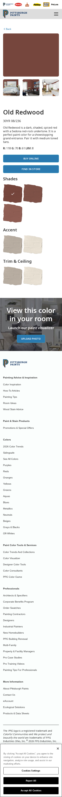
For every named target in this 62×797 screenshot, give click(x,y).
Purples (7, 465)
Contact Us (9, 694)
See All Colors (10, 459)
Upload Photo (31, 338)
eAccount (8, 701)
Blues (6, 502)
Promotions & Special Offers (18, 428)
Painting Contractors (14, 614)
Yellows (7, 483)
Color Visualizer (11, 558)
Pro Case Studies (12, 657)
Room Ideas (9, 403)
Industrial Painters (13, 626)
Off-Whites (9, 533)
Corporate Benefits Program (18, 601)
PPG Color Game (12, 576)
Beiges (7, 521)
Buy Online (31, 158)
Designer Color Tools (14, 564)
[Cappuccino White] (33, 244)
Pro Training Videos (13, 663)
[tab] (11, 87)
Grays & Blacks (11, 527)
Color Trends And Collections (19, 552)
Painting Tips (10, 396)
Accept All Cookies (31, 790)
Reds (6, 471)
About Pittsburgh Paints (16, 688)
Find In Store (31, 169)
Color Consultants (13, 570)
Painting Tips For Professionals (20, 670)
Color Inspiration (12, 384)
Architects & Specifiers (15, 595)
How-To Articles (11, 390)
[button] (55, 14)
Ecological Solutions (14, 707)
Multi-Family (9, 645)
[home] (15, 14)
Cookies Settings (31, 770)
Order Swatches (12, 607)
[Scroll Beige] (12, 244)
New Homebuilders (13, 632)
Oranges (8, 477)
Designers (8, 620)
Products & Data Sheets (16, 713)
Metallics (8, 508)
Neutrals (7, 514)
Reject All (31, 780)
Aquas (6, 496)
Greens (7, 490)
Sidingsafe (8, 452)
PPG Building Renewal (15, 639)
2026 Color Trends (13, 446)
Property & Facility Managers (19, 651)
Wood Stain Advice (13, 409)
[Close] (58, 748)
